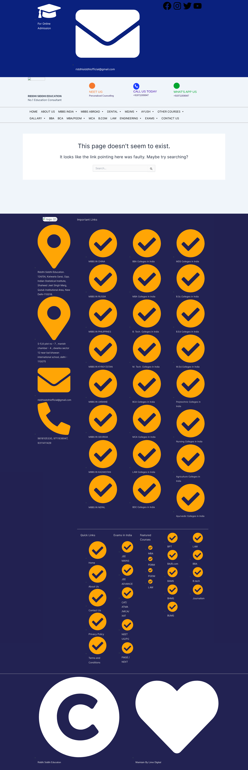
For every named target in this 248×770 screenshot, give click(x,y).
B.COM (102, 118)
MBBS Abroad (90, 111)
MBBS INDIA (66, 111)
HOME (34, 111)
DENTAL (112, 111)
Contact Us (170, 118)
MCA (92, 118)
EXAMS (149, 118)
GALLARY (36, 118)
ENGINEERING (129, 118)
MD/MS (129, 111)
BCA (60, 118)
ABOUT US (48, 111)
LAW (113, 118)
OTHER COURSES (169, 111)
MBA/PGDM (74, 118)
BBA (51, 118)
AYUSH (145, 111)
